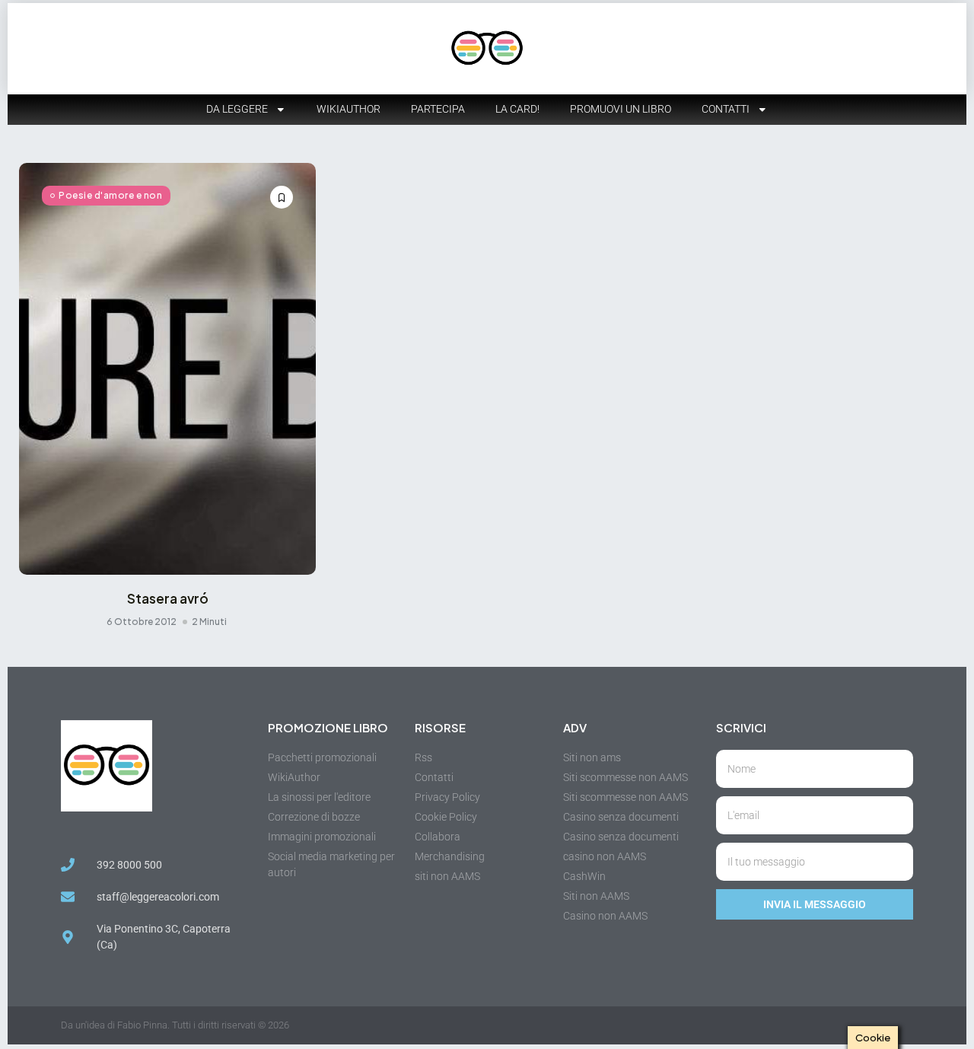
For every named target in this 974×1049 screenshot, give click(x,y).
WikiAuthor (348, 109)
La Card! (517, 109)
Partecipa (438, 109)
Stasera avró (167, 598)
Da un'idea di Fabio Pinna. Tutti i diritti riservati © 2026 (175, 1025)
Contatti (726, 109)
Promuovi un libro (620, 109)
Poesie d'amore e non (110, 195)
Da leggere (237, 109)
